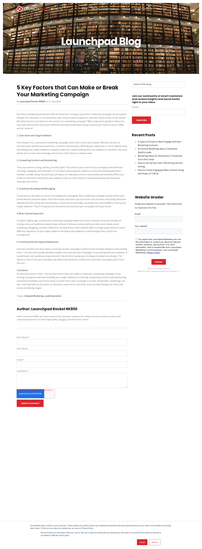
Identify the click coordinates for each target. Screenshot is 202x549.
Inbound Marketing (34, 295)
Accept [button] (142, 542)
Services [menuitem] (126, 8)
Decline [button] (155, 542)
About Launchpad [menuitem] (143, 8)
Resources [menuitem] (162, 8)
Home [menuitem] (84, 8)
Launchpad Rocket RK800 (32, 101)
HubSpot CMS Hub (163, 268)
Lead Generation (53, 295)
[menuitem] (174, 9)
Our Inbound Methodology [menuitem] (105, 8)
